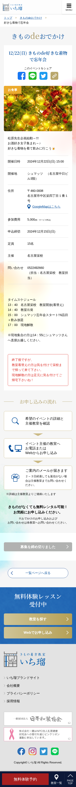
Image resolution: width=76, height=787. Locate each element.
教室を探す (38, 619)
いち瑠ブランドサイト (23, 678)
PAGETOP (70, 782)
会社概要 (13, 685)
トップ (8, 17)
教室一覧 (56, 782)
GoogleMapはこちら (46, 206)
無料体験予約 (25, 779)
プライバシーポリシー (23, 693)
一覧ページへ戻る (38, 573)
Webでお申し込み (38, 632)
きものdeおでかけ (31, 17)
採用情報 (13, 701)
